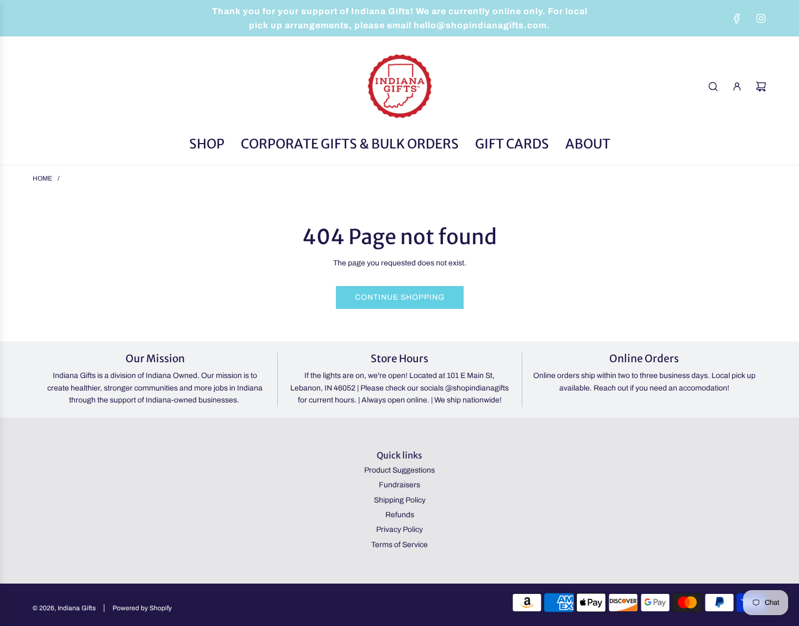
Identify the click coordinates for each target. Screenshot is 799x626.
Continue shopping (400, 297)
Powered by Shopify (142, 608)
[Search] (713, 86)
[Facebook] (737, 18)
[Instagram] (761, 18)
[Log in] (737, 86)
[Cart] (761, 86)
